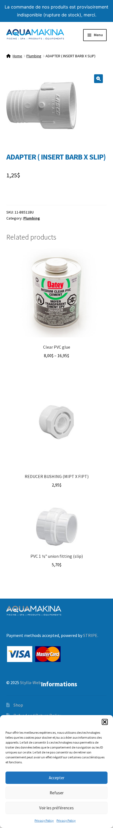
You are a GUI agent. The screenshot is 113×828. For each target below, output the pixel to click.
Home (17, 55)
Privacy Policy (44, 820)
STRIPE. (90, 635)
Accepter (56, 777)
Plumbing (33, 55)
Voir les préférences (56, 807)
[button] (105, 722)
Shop (18, 705)
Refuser (57, 792)
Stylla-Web (30, 682)
